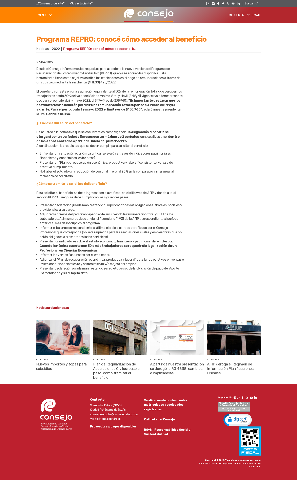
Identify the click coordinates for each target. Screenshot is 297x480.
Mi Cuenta (236, 15)
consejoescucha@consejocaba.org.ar (114, 414)
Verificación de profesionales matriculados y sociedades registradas (165, 405)
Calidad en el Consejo (159, 419)
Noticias (42, 49)
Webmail (254, 15)
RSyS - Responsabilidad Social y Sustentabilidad (167, 432)
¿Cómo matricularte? (50, 3)
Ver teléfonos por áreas (105, 419)
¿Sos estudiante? (81, 3)
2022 (56, 49)
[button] (237, 419)
